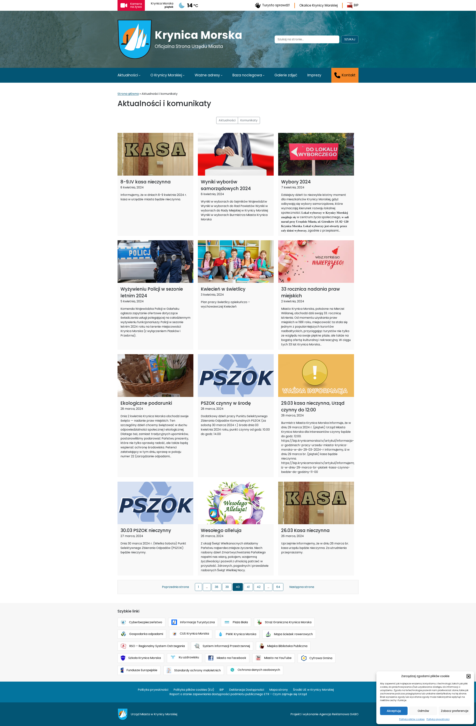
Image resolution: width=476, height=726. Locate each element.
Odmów (423, 711)
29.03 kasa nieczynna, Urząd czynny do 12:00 (313, 406)
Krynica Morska (198, 35)
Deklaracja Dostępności (246, 690)
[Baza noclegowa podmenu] (264, 75)
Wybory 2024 (296, 182)
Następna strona (301, 587)
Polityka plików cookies (412, 719)
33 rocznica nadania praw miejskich (310, 292)
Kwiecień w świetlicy (223, 289)
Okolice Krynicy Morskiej (318, 5)
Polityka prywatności (438, 719)
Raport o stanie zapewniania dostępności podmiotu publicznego (216, 694)
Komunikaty (249, 120)
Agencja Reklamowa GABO (338, 714)
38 (216, 587)
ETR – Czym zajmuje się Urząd (285, 694)
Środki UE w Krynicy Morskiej (313, 690)
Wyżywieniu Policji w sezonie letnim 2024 (151, 292)
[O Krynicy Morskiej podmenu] (184, 75)
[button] (468, 676)
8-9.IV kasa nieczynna (145, 182)
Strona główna (128, 94)
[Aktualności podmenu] (140, 75)
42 (258, 587)
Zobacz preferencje (454, 711)
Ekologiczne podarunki (146, 403)
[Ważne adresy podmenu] (222, 75)
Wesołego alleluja (221, 530)
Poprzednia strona (175, 587)
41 (248, 587)
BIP (356, 5)
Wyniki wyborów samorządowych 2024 (226, 185)
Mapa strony (278, 690)
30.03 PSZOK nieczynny (145, 530)
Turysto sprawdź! (276, 5)
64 (278, 587)
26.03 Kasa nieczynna (305, 530)
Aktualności (227, 120)
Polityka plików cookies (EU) (193, 690)
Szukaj (349, 39)
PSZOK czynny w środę (226, 403)
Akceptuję (394, 711)
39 (227, 587)
